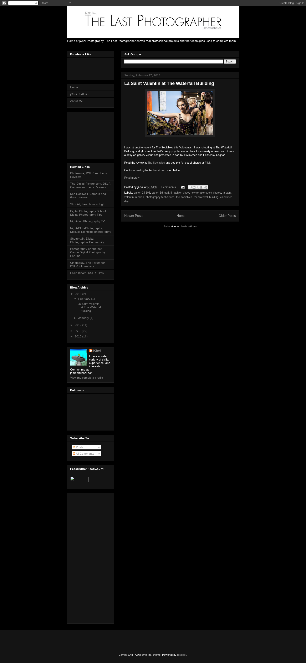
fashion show (181, 192)
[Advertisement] (91, 134)
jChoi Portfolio (79, 94)
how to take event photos (206, 192)
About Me (76, 101)
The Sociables (156, 162)
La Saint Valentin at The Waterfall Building (169, 83)
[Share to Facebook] (202, 187)
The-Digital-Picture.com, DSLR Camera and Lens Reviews (90, 185)
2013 (78, 294)
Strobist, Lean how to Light (87, 204)
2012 (78, 325)
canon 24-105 (142, 192)
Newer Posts (133, 216)
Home (181, 216)
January (84, 318)
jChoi (97, 350)
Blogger (181, 654)
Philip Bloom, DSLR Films (87, 273)
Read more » (132, 177)
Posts (79, 447)
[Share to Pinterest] (206, 187)
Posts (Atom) (188, 226)
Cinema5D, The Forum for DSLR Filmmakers (87, 264)
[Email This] (190, 187)
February (84, 298)
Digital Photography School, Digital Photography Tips (88, 212)
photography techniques (160, 197)
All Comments (84, 453)
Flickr (208, 162)
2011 (78, 330)
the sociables (184, 197)
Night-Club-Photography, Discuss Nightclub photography (90, 229)
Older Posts (227, 216)
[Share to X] (198, 187)
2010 (78, 336)
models (139, 197)
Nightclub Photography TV (87, 221)
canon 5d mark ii (162, 192)
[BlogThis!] (194, 187)
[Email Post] (182, 187)
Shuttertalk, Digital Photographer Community (87, 240)
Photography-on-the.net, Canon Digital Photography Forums (88, 252)
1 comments (168, 187)
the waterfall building (206, 197)
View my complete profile (86, 377)
